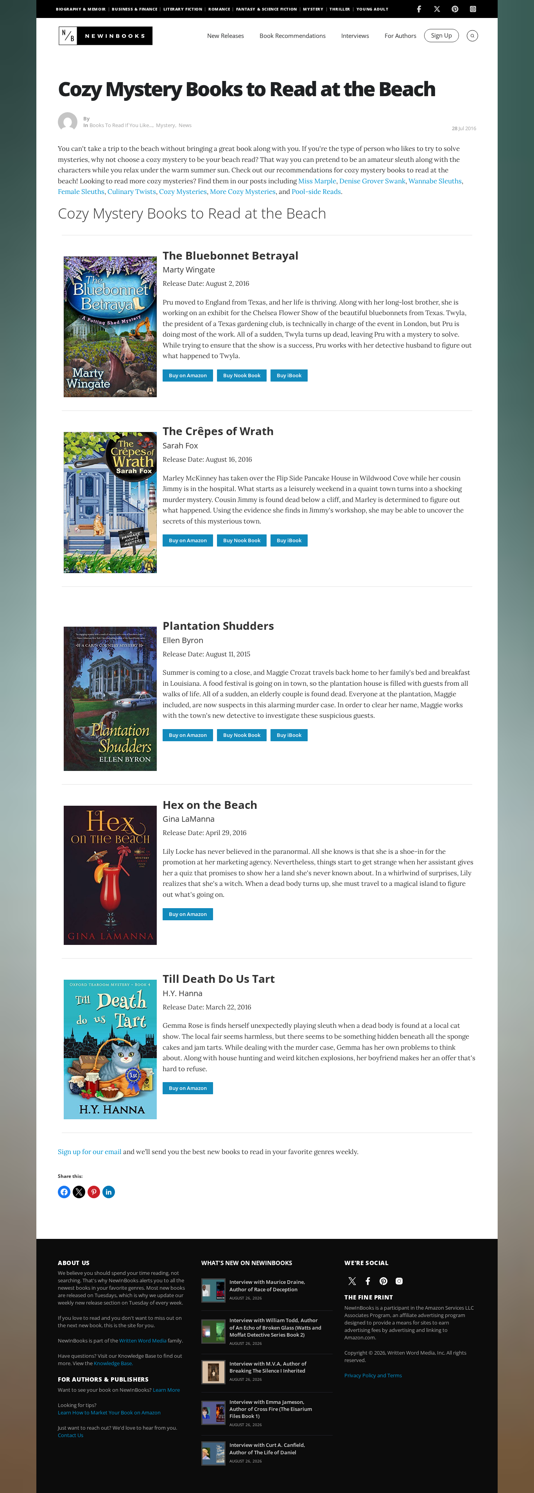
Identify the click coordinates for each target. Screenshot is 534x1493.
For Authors (400, 35)
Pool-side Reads (316, 191)
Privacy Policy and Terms (373, 1375)
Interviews (355, 35)
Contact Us (70, 1435)
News (185, 125)
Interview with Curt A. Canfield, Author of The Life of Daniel (267, 1448)
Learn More (166, 1389)
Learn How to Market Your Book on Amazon (109, 1412)
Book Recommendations (293, 35)
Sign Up (441, 35)
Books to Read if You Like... (121, 125)
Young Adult (373, 9)
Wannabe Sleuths (435, 181)
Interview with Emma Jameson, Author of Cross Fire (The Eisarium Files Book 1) (270, 1409)
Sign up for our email (90, 1151)
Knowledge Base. (113, 1363)
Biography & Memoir (81, 9)
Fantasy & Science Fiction (266, 9)
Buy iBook (289, 375)
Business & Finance (134, 9)
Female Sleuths (81, 191)
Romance (219, 9)
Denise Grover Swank (372, 181)
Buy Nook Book (241, 375)
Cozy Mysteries (183, 191)
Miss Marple (317, 181)
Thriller (340, 9)
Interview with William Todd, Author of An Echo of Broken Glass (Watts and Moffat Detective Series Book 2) (275, 1327)
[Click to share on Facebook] (64, 1192)
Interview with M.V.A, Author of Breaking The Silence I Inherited (267, 1367)
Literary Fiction (182, 9)
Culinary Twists (132, 191)
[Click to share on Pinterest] (94, 1192)
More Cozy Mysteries (243, 191)
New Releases (225, 35)
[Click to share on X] (79, 1192)
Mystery (313, 9)
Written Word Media (143, 1340)
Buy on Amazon (188, 375)
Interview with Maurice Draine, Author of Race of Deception (267, 1285)
